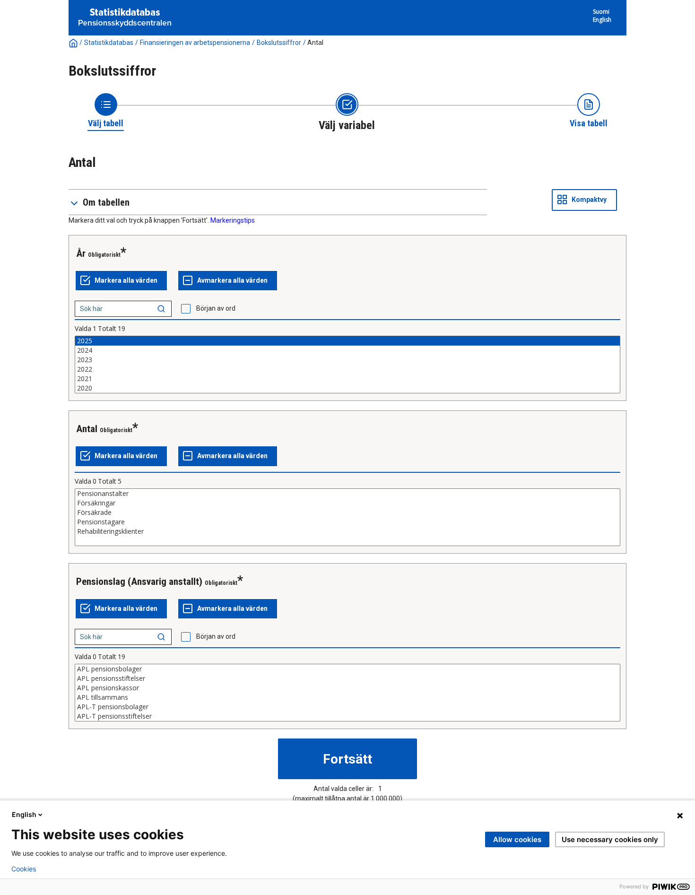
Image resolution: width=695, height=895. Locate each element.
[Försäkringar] (347, 503)
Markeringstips (232, 220)
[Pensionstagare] (347, 522)
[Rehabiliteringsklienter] (347, 531)
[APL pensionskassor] (347, 688)
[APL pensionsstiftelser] (347, 678)
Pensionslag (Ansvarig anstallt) (139, 581)
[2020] (347, 388)
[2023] (347, 360)
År (81, 253)
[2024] (347, 350)
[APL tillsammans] (347, 697)
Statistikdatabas (108, 42)
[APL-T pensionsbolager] (347, 707)
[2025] (347, 341)
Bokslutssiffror (279, 42)
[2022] (347, 369)
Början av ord (215, 308)
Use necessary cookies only (610, 839)
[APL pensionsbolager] (347, 669)
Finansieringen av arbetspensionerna (195, 42)
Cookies (23, 869)
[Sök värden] (161, 309)
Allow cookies (517, 839)
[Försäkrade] (347, 512)
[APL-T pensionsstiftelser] (347, 716)
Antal (86, 428)
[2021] (347, 378)
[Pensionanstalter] (347, 493)
